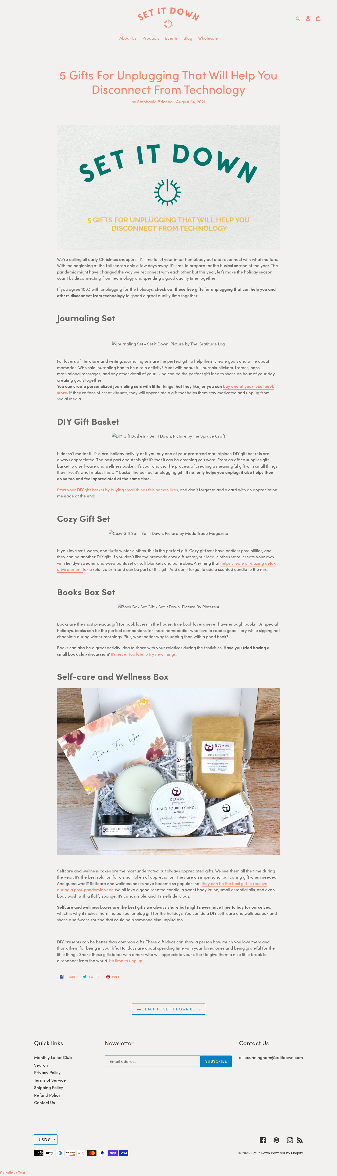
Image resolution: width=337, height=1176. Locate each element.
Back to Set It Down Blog (172, 1008)
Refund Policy (47, 1095)
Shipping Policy (48, 1087)
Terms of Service (50, 1080)
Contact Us (44, 1102)
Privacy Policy (47, 1072)
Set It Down (260, 1152)
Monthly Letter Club (53, 1057)
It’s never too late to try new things (143, 654)
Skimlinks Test (12, 1173)
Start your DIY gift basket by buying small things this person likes (117, 490)
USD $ (44, 1139)
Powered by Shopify (287, 1152)
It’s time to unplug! (126, 960)
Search (41, 1065)
